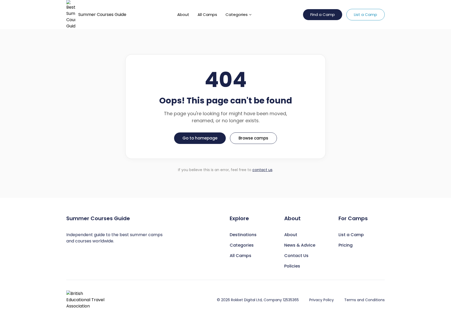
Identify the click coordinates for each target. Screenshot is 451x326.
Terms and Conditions (364, 299)
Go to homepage (199, 138)
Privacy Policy (321, 299)
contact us (262, 169)
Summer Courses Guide (102, 14)
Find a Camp (322, 14)
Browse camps (253, 138)
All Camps (207, 14)
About (183, 14)
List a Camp (365, 14)
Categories (236, 14)
